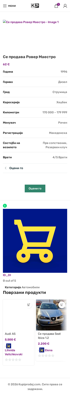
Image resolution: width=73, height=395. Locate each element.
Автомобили (31, 287)
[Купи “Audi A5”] (28, 304)
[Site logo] (35, 5)
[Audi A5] (18, 314)
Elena (49, 350)
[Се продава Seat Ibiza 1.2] (51, 314)
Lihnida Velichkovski (13, 352)
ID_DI (7, 275)
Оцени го (35, 188)
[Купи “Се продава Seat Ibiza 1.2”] (61, 304)
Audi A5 (10, 334)
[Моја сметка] (65, 6)
